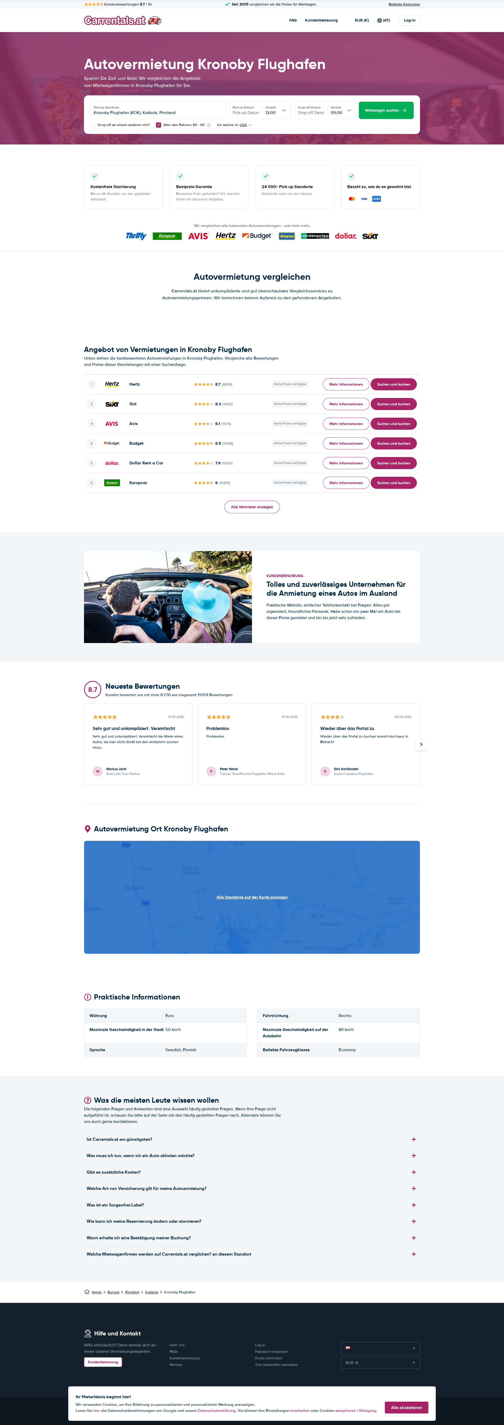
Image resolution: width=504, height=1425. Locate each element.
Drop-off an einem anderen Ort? (123, 125)
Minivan (176, 1364)
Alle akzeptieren (406, 1408)
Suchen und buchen (393, 384)
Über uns (177, 1345)
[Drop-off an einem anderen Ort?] (93, 125)
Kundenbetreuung (321, 20)
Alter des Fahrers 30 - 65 (183, 125)
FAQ (293, 20)
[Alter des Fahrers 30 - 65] (158, 125)
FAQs (174, 1351)
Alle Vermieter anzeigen (252, 507)
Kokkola (151, 1292)
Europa (113, 1292)
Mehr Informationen (346, 384)
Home (97, 1292)
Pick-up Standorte (106, 107)
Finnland (132, 1292)
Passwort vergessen (271, 1351)
